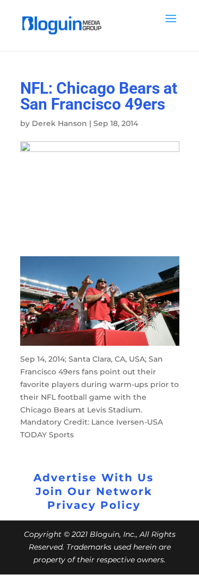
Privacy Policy (94, 505)
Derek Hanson (59, 123)
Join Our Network (94, 491)
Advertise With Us (93, 477)
